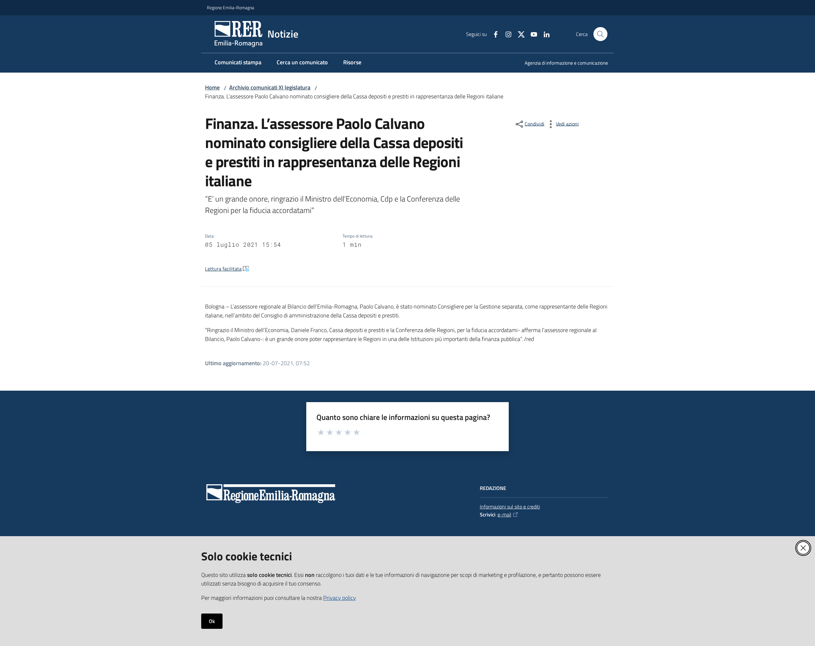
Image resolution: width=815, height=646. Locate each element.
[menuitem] (562, 63)
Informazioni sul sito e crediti (510, 506)
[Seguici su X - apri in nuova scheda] (518, 34)
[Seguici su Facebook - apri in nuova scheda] (493, 34)
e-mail (504, 514)
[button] (600, 34)
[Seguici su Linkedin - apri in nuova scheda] (544, 34)
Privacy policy (339, 597)
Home (212, 87)
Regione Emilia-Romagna (230, 7)
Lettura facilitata (223, 269)
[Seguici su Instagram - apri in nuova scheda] (506, 34)
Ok (212, 621)
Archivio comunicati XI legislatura (269, 87)
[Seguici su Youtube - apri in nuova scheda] (531, 34)
